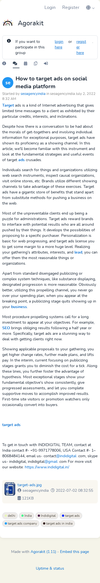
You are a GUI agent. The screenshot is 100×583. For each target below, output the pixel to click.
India (28, 515)
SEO (6, 328)
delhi (11, 515)
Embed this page (74, 552)
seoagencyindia (33, 94)
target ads (11, 425)
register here (81, 47)
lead (78, 252)
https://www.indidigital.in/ (47, 467)
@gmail (51, 462)
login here (59, 44)
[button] (90, 7)
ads (21, 160)
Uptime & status (50, 568)
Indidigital (48, 515)
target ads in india (58, 523)
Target (8, 105)
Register (70, 7)
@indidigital (66, 456)
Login (50, 7)
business (19, 307)
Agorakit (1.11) (43, 552)
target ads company (22, 523)
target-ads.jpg (30, 485)
